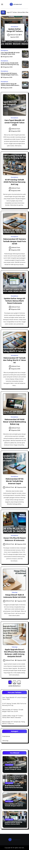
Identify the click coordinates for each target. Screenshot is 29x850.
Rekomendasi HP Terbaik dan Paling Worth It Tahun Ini (14, 31)
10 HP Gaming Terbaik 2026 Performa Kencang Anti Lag (10, 63)
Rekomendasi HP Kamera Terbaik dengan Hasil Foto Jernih (9, 75)
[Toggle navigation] (2, 4)
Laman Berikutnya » (14, 686)
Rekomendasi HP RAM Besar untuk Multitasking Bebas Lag (14, 421)
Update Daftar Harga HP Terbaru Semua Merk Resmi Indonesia (10, 85)
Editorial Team (14, 34)
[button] (25, 31)
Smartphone (14, 26)
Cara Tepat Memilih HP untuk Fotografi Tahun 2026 (10, 53)
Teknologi (14, 592)
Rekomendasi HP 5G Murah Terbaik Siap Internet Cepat (14, 481)
